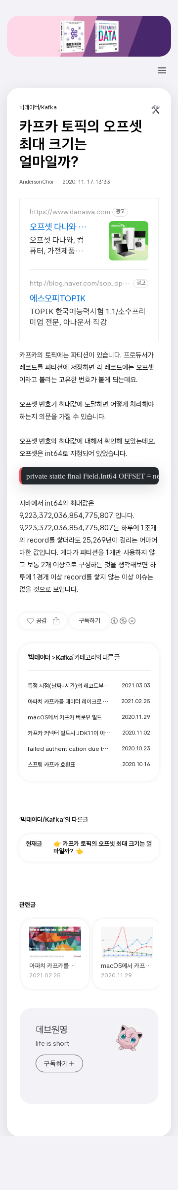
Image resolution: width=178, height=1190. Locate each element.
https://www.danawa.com (70, 212)
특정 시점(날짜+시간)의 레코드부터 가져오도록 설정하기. (69, 686)
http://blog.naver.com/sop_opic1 (79, 283)
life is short (52, 1043)
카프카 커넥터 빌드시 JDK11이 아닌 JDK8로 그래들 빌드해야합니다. (69, 733)
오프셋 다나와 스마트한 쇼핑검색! (58, 227)
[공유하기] (56, 620)
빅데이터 (39, 657)
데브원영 (51, 1029)
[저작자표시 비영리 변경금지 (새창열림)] (122, 621)
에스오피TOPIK (58, 298)
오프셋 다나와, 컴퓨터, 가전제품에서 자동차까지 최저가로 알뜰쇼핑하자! (58, 246)
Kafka (64, 657)
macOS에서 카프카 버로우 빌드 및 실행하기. (69, 717)
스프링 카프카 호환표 (51, 765)
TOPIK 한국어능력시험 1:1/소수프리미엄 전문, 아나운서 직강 (88, 317)
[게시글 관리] (156, 111)
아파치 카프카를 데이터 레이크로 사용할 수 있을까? (69, 702)
